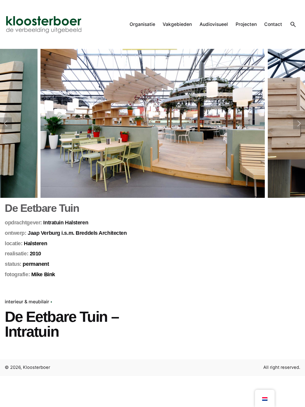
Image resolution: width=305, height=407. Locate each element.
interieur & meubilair (27, 302)
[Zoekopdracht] (293, 24)
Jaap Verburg (44, 233)
